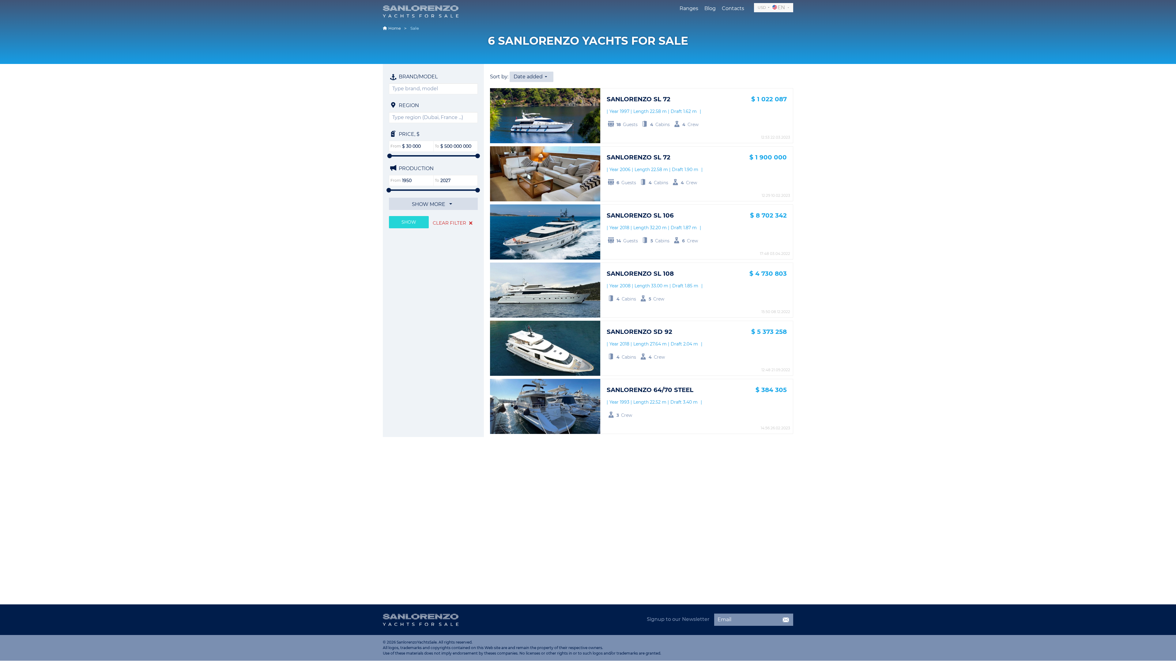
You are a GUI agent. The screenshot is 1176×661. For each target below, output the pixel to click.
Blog (710, 8)
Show (408, 222)
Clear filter (450, 223)
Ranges (689, 8)
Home (394, 28)
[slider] (389, 156)
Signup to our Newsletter (678, 619)
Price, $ (409, 134)
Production (416, 168)
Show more (429, 204)
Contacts (733, 8)
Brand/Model (418, 77)
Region (408, 105)
